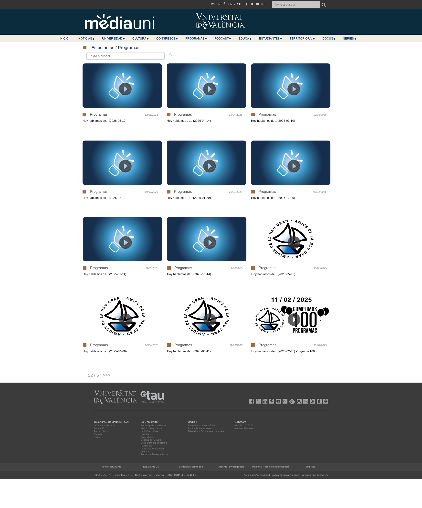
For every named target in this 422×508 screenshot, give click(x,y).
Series (349, 38)
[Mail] (262, 4)
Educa (245, 38)
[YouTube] (257, 4)
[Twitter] (252, 4)
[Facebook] (246, 4)
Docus (329, 38)
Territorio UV (302, 38)
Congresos (167, 38)
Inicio (64, 38)
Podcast (222, 38)
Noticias (86, 38)
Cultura (140, 38)
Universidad (113, 38)
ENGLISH (234, 4)
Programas (196, 38)
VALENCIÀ (218, 4)
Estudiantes (270, 38)
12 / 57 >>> (99, 375)
